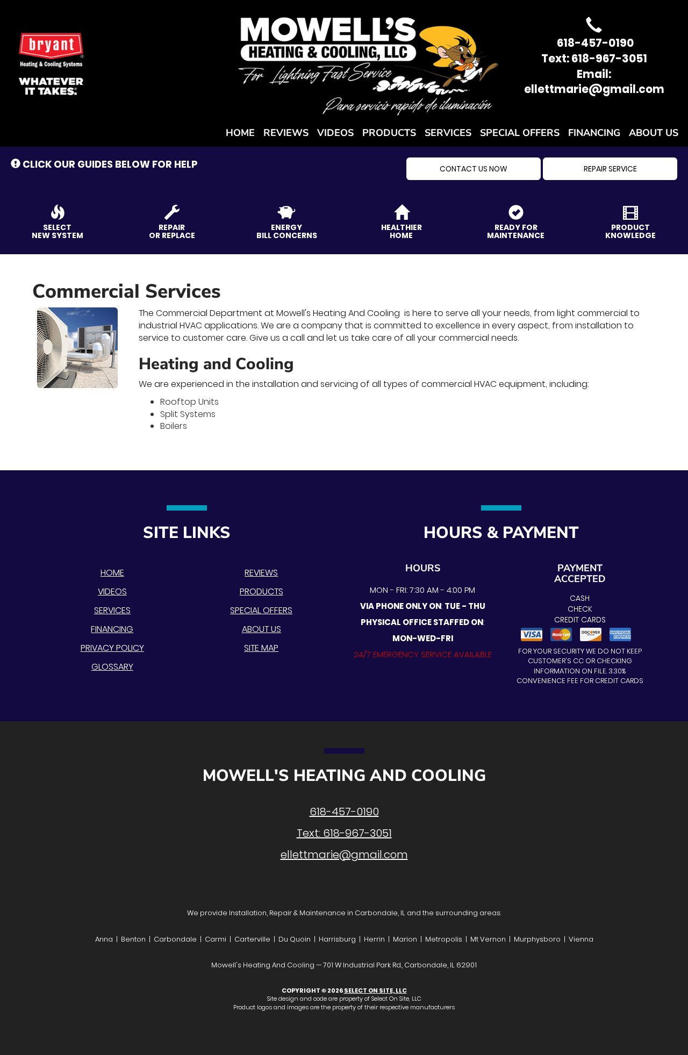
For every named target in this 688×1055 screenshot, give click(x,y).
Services (448, 132)
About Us (653, 132)
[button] (473, 168)
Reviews (286, 132)
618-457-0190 (344, 811)
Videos (335, 132)
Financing (594, 132)
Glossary (112, 667)
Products (389, 132)
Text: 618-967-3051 (594, 58)
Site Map (261, 648)
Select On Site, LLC (375, 990)
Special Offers (520, 132)
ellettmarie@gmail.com (344, 854)
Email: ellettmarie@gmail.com (594, 82)
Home (240, 132)
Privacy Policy (112, 648)
